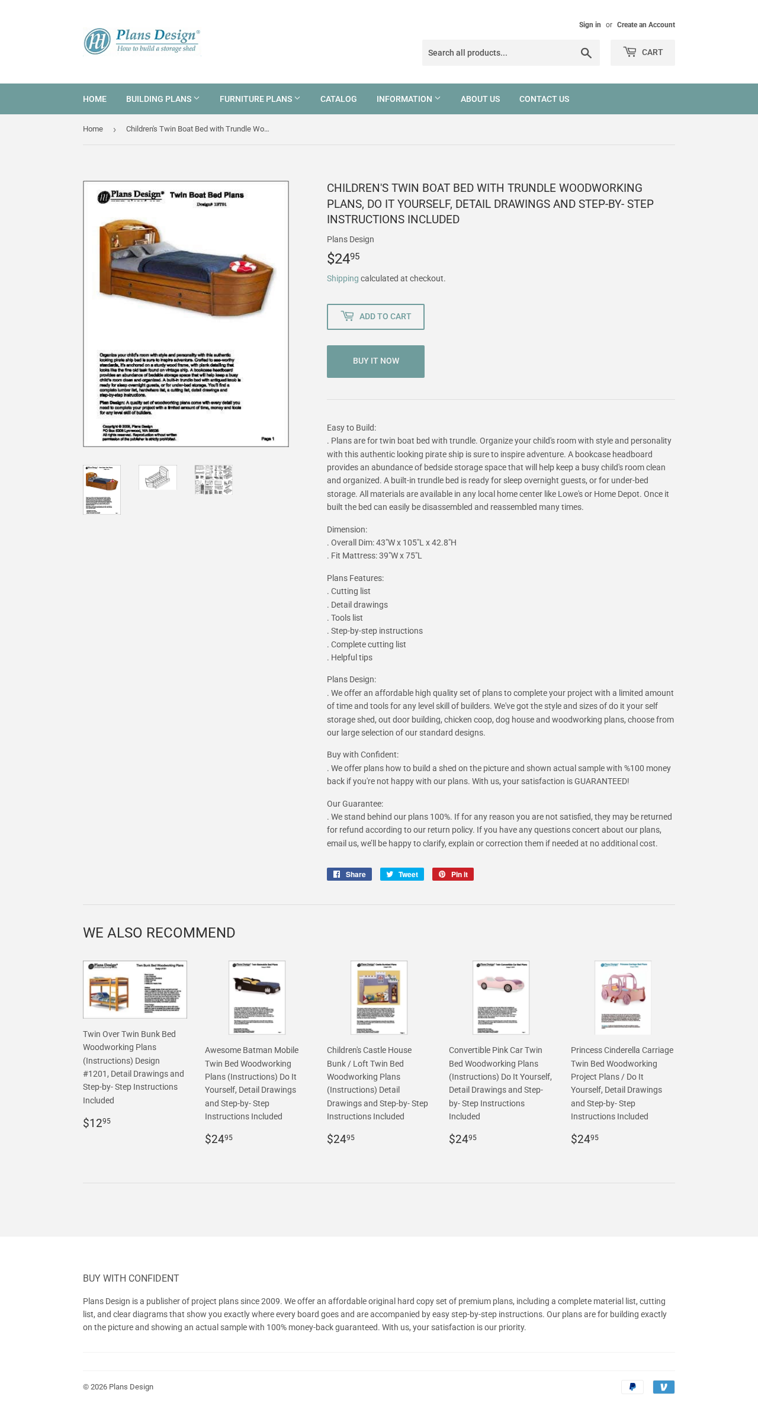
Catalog (338, 99)
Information (405, 99)
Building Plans (159, 99)
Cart (651, 52)
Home (95, 99)
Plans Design (131, 1386)
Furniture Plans (257, 99)
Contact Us (544, 99)
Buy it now (376, 360)
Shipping (343, 278)
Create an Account (646, 25)
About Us (480, 99)
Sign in (590, 25)
